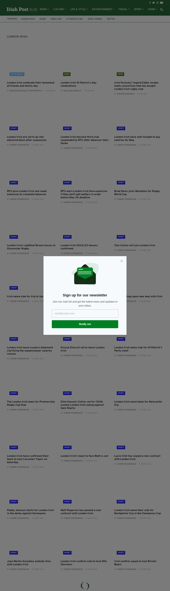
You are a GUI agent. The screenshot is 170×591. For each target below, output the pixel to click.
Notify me (85, 324)
